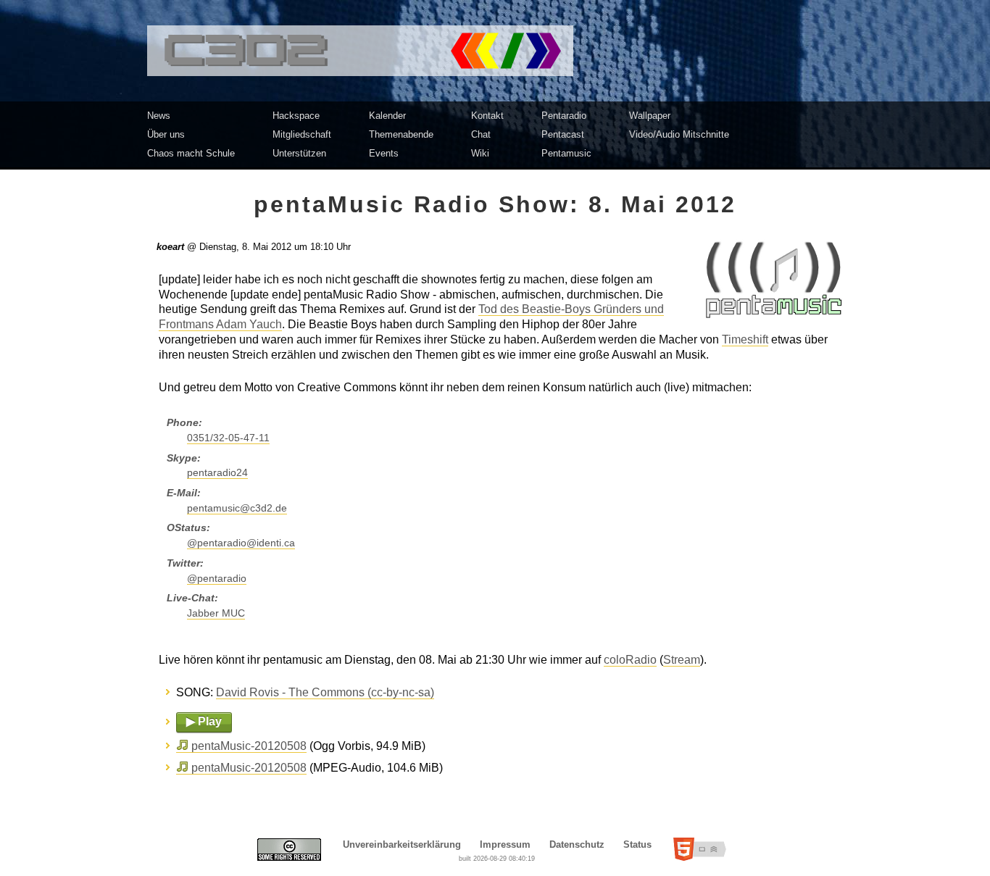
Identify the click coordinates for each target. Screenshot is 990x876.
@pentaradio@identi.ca (241, 543)
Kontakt (487, 115)
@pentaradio (216, 578)
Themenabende (401, 134)
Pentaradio (563, 115)
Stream (681, 660)
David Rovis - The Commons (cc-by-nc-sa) (325, 692)
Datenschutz (576, 844)
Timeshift (745, 339)
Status (637, 844)
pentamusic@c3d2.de (237, 508)
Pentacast (562, 134)
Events (384, 153)
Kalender (387, 115)
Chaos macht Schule (191, 153)
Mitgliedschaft (302, 134)
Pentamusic (566, 153)
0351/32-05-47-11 (228, 438)
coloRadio (630, 660)
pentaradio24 (217, 472)
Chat (481, 134)
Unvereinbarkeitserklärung (402, 844)
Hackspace (296, 115)
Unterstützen (299, 153)
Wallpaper (649, 115)
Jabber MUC (216, 613)
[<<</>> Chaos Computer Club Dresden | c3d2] (495, 50)
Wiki (480, 153)
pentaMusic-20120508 (249, 746)
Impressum (505, 844)
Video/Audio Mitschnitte (679, 134)
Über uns (166, 134)
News (158, 115)
